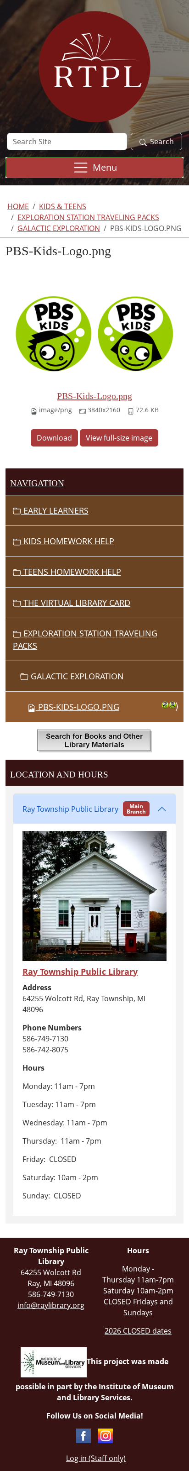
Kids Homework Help (67, 541)
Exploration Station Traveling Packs (88, 217)
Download (54, 438)
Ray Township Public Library (84, 808)
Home (18, 206)
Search (162, 142)
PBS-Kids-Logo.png (94, 396)
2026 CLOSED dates (138, 1331)
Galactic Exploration (58, 228)
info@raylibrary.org (50, 1305)
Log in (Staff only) (96, 1458)
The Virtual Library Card (75, 602)
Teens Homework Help (71, 571)
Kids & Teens (62, 206)
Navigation (37, 483)
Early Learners (55, 510)
